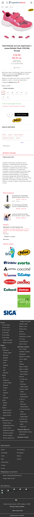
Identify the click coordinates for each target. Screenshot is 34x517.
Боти (4, 370)
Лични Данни (4, 462)
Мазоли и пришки (7, 435)
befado (4, 134)
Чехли (4, 362)
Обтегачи (21, 376)
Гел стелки (22, 339)
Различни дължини (8, 433)
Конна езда (22, 434)
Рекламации (4, 452)
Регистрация (20, 452)
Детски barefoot (7, 415)
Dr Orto (3, 322)
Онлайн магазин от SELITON (17, 515)
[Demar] (23, 290)
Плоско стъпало (7, 423)
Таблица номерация (8, 88)
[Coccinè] (23, 269)
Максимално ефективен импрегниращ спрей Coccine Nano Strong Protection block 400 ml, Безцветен (21, 196)
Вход (2, 459)
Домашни (5, 365)
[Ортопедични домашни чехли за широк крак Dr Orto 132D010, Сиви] (7, 208)
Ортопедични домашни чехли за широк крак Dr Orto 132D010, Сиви (20, 205)
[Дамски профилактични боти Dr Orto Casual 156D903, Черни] (7, 220)
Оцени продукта (6, 145)
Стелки (3, 418)
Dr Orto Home (5, 335)
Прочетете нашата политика (17, 506)
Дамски (4, 347)
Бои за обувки (23, 349)
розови (18, 137)
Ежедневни (6, 380)
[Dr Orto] (10, 252)
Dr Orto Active (6, 327)
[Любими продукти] (26, 3)
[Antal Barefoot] (10, 269)
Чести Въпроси (21, 449)
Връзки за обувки (23, 369)
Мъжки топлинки (7, 342)
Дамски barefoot (7, 410)
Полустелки (22, 334)
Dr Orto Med (5, 332)
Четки (20, 361)
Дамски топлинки (7, 340)
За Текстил (22, 399)
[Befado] (23, 252)
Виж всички (6, 239)
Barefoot (4, 407)
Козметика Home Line (23, 429)
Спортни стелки (23, 324)
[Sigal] (10, 313)
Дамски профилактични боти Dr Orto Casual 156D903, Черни (21, 215)
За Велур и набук (23, 389)
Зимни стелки (22, 329)
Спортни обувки (7, 352)
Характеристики (8, 157)
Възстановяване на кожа (25, 431)
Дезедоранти (22, 354)
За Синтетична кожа (24, 409)
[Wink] (10, 275)
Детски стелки (23, 344)
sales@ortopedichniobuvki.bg (14, 475)
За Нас (3, 455)
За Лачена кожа (23, 419)
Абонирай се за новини (9, 236)
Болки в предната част (9, 438)
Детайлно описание (9, 153)
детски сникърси (18, 134)
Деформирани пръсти (8, 425)
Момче (4, 405)
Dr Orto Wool (5, 337)
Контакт (19, 455)
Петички (21, 331)
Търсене (19, 459)
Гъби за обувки (23, 359)
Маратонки (6, 350)
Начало (3, 449)
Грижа (22, 381)
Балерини (5, 357)
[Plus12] (23, 301)
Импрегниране (24, 386)
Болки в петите (7, 428)
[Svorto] (23, 263)
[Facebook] (3, 481)
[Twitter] (6, 481)
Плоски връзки (24, 371)
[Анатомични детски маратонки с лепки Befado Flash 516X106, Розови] (17, 32)
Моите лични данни (17, 510)
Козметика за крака (23, 437)
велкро (10, 134)
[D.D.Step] (23, 275)
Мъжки (4, 375)
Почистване (23, 384)
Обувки (3, 345)
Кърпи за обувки (23, 366)
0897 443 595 (11, 478)
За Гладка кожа (23, 379)
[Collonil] (10, 290)
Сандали (5, 360)
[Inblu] (10, 263)
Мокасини (5, 355)
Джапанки (5, 372)
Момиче (5, 402)
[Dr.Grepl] (10, 282)
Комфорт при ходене (25, 321)
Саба (4, 367)
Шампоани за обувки (24, 356)
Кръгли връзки (24, 374)
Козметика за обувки (23, 346)
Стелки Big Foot (23, 341)
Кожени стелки (23, 326)
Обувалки (21, 364)
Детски (4, 400)
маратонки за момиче (8, 137)
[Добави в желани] (30, 103)
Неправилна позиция (8, 430)
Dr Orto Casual (6, 330)
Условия (3, 465)
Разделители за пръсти (25, 336)
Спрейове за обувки (24, 351)
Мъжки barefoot (7, 412)
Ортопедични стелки (7, 420)
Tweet (22, 142)
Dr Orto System (6, 325)
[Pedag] (23, 282)
